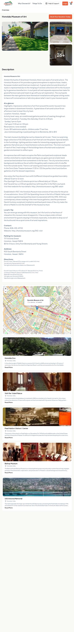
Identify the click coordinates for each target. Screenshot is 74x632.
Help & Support (53, 3)
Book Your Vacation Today (60, 17)
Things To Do (37, 3)
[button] (37, 308)
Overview (5, 10)
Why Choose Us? (24, 3)
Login (65, 3)
